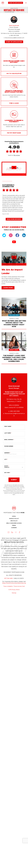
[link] (3, 3)
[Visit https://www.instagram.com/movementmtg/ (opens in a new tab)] (10, 235)
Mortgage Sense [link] (14, 315)
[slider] (14, 174)
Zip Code (7, 472)
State (6, 465)
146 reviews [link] (16, 155)
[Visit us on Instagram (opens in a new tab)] (8, 532)
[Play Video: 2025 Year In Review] (14, 257)
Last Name (7, 432)
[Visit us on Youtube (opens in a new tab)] (16, 532)
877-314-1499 (8, 578)
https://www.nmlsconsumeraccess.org (14, 583)
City (5, 459)
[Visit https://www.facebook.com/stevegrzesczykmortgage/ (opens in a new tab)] (17, 235)
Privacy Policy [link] (14, 518)
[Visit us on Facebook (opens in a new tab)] (19, 532)
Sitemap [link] (14, 593)
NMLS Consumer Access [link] (14, 523)
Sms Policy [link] (14, 520)
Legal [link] (14, 516)
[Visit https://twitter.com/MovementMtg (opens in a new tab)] (4, 235)
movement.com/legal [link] (8, 557)
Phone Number (8, 446)
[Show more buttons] (24, 174)
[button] (26, 2)
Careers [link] (14, 527)
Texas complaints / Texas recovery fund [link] (14, 586)
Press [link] (14, 525)
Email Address (8, 439)
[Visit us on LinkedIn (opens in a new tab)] (12, 532)
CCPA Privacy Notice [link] (14, 589)
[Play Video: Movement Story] (14, 167)
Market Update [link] (14, 349)
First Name (7, 426)
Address (6, 452)
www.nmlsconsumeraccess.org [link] (13, 553)
